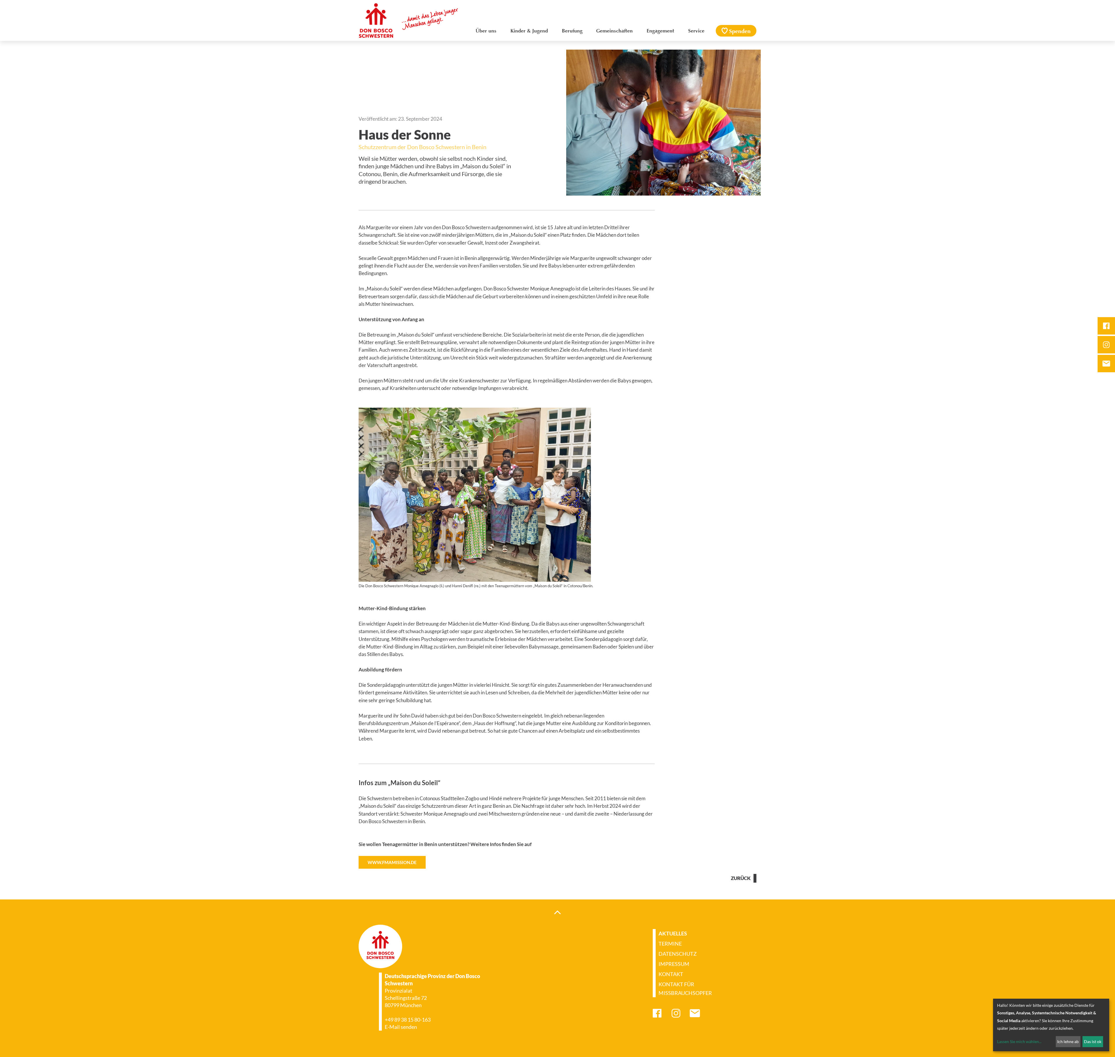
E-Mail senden (401, 1027)
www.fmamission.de (392, 862)
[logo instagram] (1106, 344)
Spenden (740, 32)
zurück (741, 878)
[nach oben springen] (557, 912)
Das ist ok (1092, 1041)
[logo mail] (1106, 363)
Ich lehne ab (1068, 1041)
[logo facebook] (1106, 325)
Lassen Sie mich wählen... (1019, 1041)
